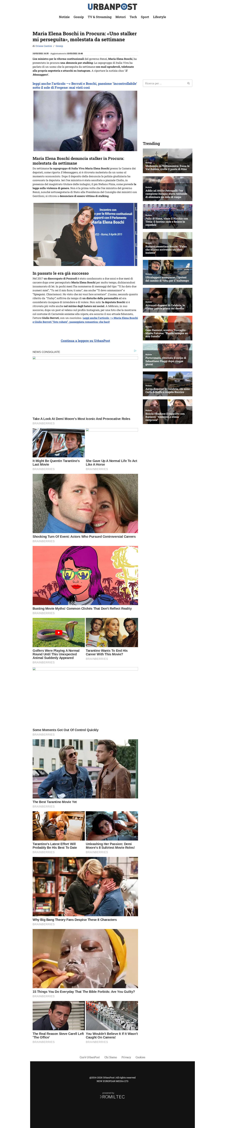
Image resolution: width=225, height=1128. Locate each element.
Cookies (140, 1057)
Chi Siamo (110, 1057)
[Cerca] (188, 83)
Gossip (79, 17)
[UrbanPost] (112, 6)
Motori (120, 17)
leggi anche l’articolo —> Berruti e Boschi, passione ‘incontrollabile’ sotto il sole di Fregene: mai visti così (85, 85)
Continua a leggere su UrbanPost (85, 341)
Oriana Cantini (44, 45)
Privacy (126, 1057)
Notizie (64, 17)
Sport (145, 17)
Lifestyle (159, 17)
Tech (133, 17)
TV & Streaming (100, 17)
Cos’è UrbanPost (90, 1057)
